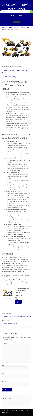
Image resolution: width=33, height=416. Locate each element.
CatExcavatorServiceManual (13, 411)
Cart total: (18, 16)
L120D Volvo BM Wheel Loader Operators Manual (16, 316)
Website (4, 381)
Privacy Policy (5, 412)
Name (4, 365)
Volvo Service (10, 27)
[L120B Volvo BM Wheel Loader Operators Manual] (7, 298)
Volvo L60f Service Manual (9, 323)
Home (3, 27)
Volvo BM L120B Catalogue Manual (12, 77)
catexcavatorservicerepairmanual (16, 6)
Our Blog (26, 411)
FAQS (22, 411)
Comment (5, 343)
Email (4, 373)
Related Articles (8, 398)
